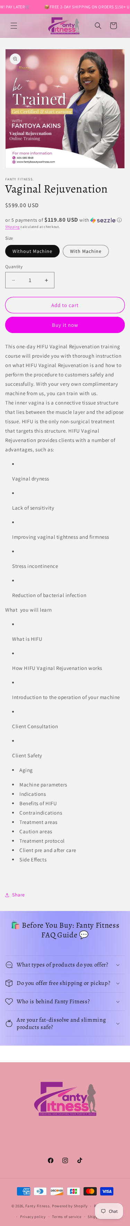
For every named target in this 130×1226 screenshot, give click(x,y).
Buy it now (65, 325)
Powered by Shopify (70, 1205)
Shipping (12, 226)
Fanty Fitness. (38, 1205)
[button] (13, 25)
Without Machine (32, 251)
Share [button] (18, 895)
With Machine (86, 251)
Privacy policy (33, 1216)
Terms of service (66, 1216)
